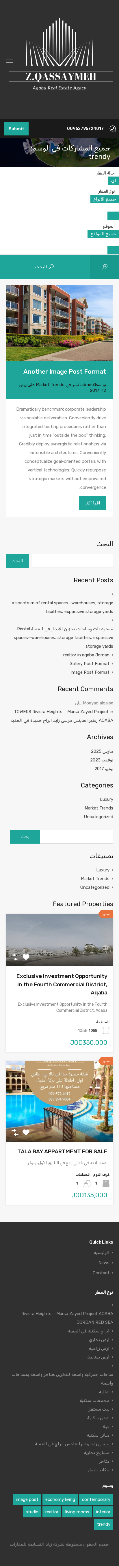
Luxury (106, 799)
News (103, 1263)
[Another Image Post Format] (59, 323)
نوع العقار (106, 191)
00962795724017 (85, 128)
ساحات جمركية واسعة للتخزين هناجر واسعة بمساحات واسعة (62, 1379)
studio (32, 1511)
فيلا (106, 1426)
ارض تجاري (99, 1339)
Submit (16, 128)
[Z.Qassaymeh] (59, 112)
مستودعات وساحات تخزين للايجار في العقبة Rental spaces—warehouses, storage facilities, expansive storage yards (63, 637)
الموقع (109, 226)
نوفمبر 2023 (101, 760)
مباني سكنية (98, 1435)
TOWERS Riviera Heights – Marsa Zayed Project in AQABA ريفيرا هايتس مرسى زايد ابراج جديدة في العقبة (61, 716)
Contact (101, 1273)
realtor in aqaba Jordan (86, 655)
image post (27, 1499)
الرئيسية (101, 1253)
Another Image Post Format (64, 371)
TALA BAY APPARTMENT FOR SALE (62, 1151)
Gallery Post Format (89, 663)
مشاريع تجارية (96, 1452)
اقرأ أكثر (92, 503)
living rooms (77, 1511)
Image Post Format (89, 672)
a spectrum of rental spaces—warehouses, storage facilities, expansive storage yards (62, 607)
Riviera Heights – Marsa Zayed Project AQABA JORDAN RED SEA (67, 1318)
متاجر (104, 1461)
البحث (104, 544)
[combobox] (113, 181)
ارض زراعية (99, 1348)
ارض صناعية (98, 1357)
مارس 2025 (102, 751)
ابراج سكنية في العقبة (88, 1331)
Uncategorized (98, 816)
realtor (51, 1511)
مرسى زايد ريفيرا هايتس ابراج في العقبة (72, 1443)
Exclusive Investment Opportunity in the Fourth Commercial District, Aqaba (61, 984)
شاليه (104, 1391)
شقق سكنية (98, 1417)
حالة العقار (105, 173)
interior (103, 1511)
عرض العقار (60, 956)
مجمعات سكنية (94, 1400)
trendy (103, 1524)
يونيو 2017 (103, 768)
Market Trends (50, 384)
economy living (60, 1499)
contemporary (96, 1499)
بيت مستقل (98, 1409)
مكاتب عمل (98, 1470)
